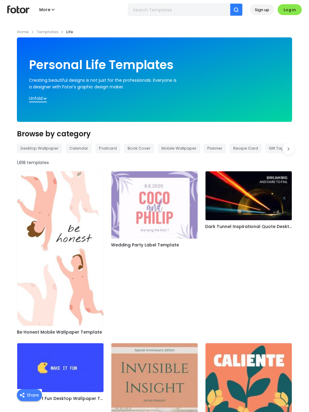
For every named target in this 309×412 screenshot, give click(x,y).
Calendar (78, 148)
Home (23, 32)
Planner (214, 148)
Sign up (262, 10)
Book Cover (139, 148)
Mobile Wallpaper (178, 148)
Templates (47, 32)
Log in (290, 10)
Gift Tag (276, 148)
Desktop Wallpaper (40, 148)
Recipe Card (245, 148)
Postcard (108, 148)
